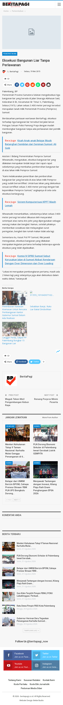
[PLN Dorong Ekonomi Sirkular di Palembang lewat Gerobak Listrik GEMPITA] (45, 433)
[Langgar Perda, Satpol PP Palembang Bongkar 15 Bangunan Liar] (14, 329)
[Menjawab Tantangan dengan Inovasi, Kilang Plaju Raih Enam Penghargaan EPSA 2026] (45, 469)
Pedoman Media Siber (31, 688)
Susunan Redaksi (32, 680)
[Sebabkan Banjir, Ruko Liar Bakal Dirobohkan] (42, 298)
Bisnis (37, 426)
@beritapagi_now (37, 641)
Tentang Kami (14, 680)
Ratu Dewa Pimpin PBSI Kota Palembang (36, 606)
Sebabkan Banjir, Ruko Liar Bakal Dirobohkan (40, 308)
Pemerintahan (9, 54)
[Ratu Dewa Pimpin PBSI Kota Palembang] (8, 609)
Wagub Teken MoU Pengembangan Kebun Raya (17, 402)
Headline (10, 426)
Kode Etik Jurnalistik (39, 684)
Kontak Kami (49, 680)
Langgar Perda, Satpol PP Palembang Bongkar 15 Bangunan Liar (14, 340)
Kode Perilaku (20, 684)
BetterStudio (38, 700)
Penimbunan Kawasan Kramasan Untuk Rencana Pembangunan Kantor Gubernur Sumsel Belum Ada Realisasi (14, 312)
